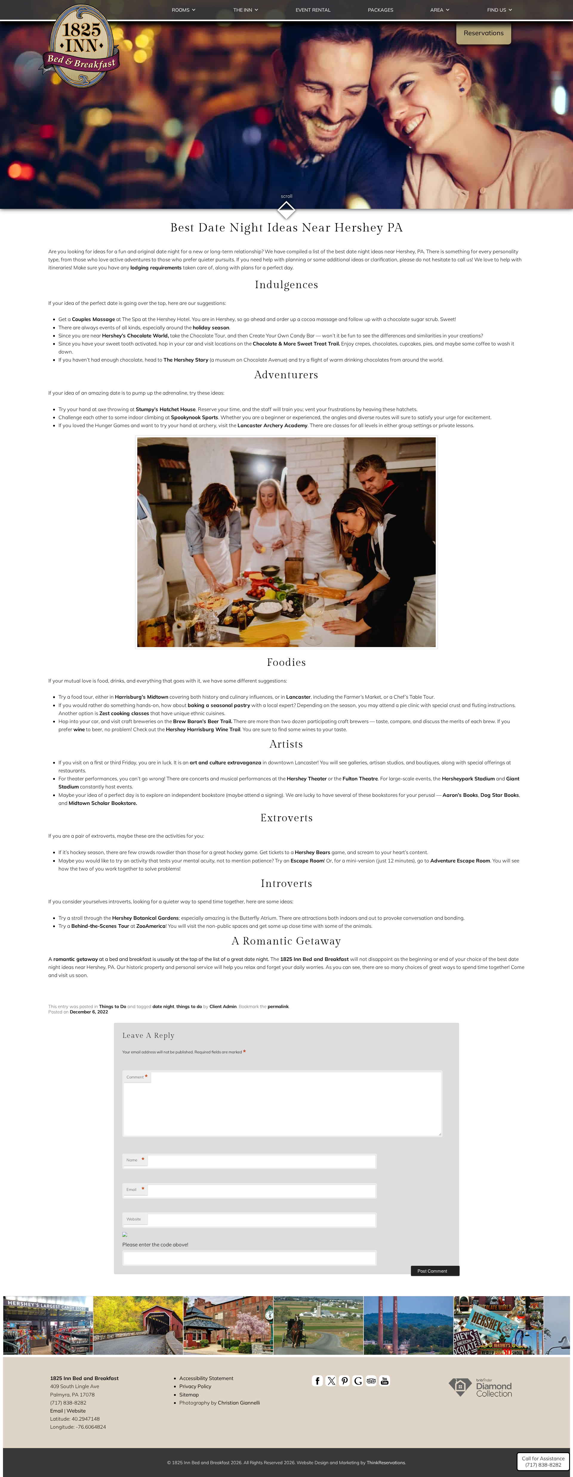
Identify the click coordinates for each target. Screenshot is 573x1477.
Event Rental (313, 10)
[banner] (351, 1382)
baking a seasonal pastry (219, 705)
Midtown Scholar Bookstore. (103, 803)
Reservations (484, 33)
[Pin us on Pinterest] (344, 1380)
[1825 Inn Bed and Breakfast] (79, 89)
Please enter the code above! (155, 1244)
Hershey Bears (312, 852)
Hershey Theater (307, 778)
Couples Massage (93, 319)
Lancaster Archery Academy (272, 425)
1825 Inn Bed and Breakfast (315, 959)
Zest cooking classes (124, 713)
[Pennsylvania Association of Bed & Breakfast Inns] (480, 1393)
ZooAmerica (151, 926)
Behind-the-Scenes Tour (100, 926)
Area (436, 10)
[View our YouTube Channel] (384, 1380)
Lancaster (298, 697)
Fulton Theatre (360, 778)
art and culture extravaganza (225, 762)
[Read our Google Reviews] (357, 1380)
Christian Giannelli (239, 1402)
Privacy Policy (195, 1386)
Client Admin (223, 1006)
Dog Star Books (499, 795)
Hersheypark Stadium (467, 778)
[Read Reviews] (371, 1380)
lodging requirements (156, 267)
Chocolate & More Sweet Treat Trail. (296, 343)
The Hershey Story (186, 359)
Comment (137, 1077)
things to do (189, 1006)
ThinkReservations (386, 1462)
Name (135, 1160)
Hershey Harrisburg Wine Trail (203, 729)
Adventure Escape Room (460, 860)
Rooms (181, 10)
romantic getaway (75, 959)
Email (135, 1189)
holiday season (211, 327)
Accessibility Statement (206, 1378)
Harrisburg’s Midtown (141, 697)
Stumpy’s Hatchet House (165, 409)
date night (163, 1006)
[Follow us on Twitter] (330, 1380)
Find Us (496, 10)
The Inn (242, 10)
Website (134, 1219)
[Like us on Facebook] (317, 1380)
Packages (380, 10)
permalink (278, 1006)
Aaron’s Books (460, 795)
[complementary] (286, 1326)
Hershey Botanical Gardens (145, 918)
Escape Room (307, 860)
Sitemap (189, 1394)
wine (79, 729)
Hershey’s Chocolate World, (135, 335)
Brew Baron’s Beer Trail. (202, 721)
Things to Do (112, 1006)
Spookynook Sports (194, 417)
